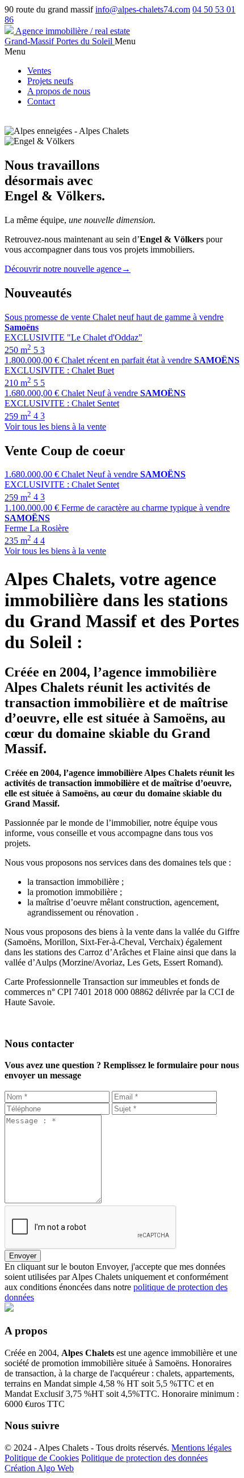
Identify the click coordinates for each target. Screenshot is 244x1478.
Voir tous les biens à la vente (55, 426)
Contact (41, 101)
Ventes (39, 70)
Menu (125, 41)
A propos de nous (58, 91)
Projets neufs (50, 81)
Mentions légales (201, 1447)
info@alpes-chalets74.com (142, 9)
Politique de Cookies (42, 1458)
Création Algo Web (39, 1468)
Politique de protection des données (144, 1458)
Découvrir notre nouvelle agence (68, 269)
